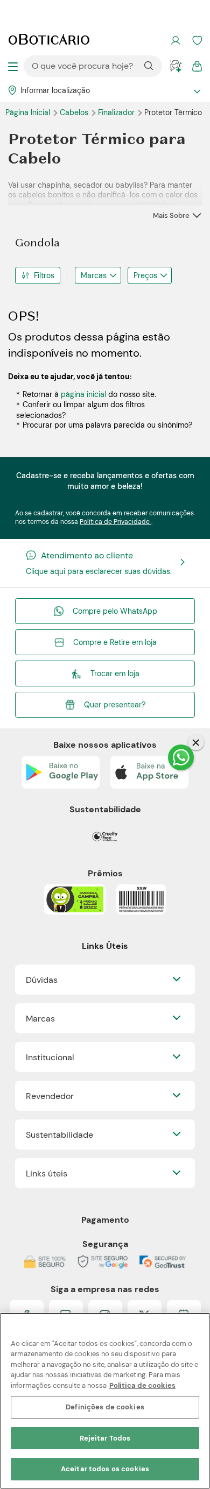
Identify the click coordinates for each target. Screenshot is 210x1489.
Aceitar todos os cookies (105, 1468)
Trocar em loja (114, 673)
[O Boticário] (49, 40)
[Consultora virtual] (175, 66)
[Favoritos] (197, 40)
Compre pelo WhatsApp (115, 611)
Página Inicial (28, 112)
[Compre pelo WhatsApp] (181, 757)
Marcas (94, 275)
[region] (105, 1401)
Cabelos (75, 112)
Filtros (44, 275)
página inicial (83, 394)
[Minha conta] (175, 40)
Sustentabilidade (59, 1134)
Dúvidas (42, 979)
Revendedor (50, 1096)
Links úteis (46, 1173)
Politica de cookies (142, 1385)
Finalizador (117, 112)
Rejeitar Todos (105, 1438)
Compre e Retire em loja (115, 642)
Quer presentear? (114, 705)
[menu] (13, 66)
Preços (145, 275)
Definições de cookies (105, 1407)
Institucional (50, 1057)
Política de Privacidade (115, 521)
